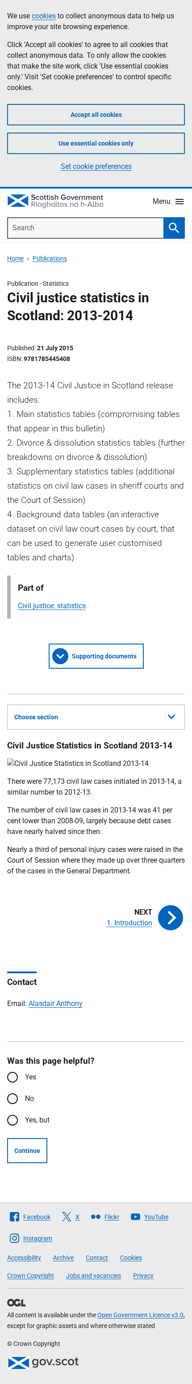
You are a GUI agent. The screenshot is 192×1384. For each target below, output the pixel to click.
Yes (30, 1077)
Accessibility (24, 1257)
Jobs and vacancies (93, 1275)
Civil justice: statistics (52, 606)
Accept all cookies (96, 114)
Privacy (143, 1275)
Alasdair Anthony (56, 1003)
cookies (44, 16)
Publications (50, 258)
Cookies (131, 1257)
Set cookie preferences (96, 166)
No (29, 1098)
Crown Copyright (30, 1275)
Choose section (36, 717)
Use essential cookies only (96, 143)
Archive (63, 1257)
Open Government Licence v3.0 (140, 1315)
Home (15, 258)
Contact (97, 1257)
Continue (27, 1150)
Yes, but (37, 1120)
